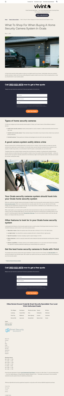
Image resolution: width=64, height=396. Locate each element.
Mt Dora (47, 310)
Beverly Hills (13, 318)
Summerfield (30, 318)
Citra (29, 312)
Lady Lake (22, 318)
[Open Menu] (5, 1)
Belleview (47, 312)
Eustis (46, 318)
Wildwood (22, 315)
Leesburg (13, 312)
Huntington (22, 310)
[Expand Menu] (22, 5)
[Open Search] (56, 1)
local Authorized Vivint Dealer (28, 372)
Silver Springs (31, 315)
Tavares (38, 310)
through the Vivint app (29, 213)
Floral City (13, 315)
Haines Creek (39, 318)
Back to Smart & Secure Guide (13, 260)
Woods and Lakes (32, 310)
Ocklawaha (39, 312)
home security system (10, 204)
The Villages (13, 310)
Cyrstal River (22, 312)
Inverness (47, 315)
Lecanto (38, 315)
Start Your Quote (32, 111)
